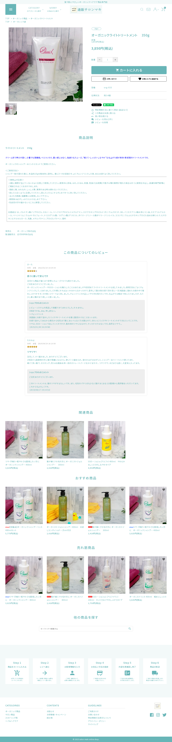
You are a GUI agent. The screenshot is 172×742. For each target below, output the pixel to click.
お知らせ (50, 711)
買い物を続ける (99, 116)
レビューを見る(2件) (101, 119)
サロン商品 (10, 714)
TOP (7, 18)
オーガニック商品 (20, 18)
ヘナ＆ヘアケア (11, 721)
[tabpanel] (45, 64)
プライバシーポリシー (97, 721)
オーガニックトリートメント (42, 18)
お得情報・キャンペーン (56, 714)
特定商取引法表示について (99, 717)
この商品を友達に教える (103, 113)
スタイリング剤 (11, 717)
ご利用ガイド (93, 711)
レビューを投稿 (99, 122)
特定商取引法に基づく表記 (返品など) (109, 109)
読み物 (50, 717)
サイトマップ (93, 724)
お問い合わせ (110, 78)
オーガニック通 (19, 21)
